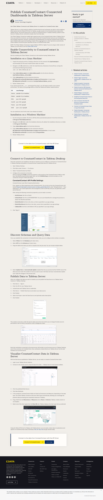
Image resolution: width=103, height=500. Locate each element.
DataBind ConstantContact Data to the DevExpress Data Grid (83, 97)
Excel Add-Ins (31, 477)
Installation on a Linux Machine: (84, 42)
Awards (64, 471)
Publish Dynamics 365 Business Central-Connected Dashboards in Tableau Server (83, 89)
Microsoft (88, 471)
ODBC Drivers (31, 464)
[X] (10, 477)
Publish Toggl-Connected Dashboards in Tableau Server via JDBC (82, 79)
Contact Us (65, 480)
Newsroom (65, 468)
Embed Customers (56, 472)
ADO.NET (30, 468)
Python (29, 471)
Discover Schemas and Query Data (83, 56)
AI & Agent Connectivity (55, 469)
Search (81, 3)
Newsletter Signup (79, 473)
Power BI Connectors (33, 480)
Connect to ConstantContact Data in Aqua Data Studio (83, 107)
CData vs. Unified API (56, 476)
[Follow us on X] (63, 21)
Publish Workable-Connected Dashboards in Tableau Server (81, 110)
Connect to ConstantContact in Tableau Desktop (82, 49)
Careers (65, 477)
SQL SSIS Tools (43, 468)
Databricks (89, 466)
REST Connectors (32, 475)
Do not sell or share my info (90, 495)
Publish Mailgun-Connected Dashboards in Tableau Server (81, 93)
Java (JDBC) (31, 466)
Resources (77, 471)
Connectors (54, 464)
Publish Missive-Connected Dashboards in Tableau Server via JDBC (82, 115)
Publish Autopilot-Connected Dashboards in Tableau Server (81, 84)
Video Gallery (78, 477)
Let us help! (49, 147)
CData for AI (63, 3)
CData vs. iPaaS (55, 474)
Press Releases (66, 466)
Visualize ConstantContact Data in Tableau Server (83, 62)
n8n (87, 473)
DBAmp (41, 471)
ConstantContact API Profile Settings (83, 53)
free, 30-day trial (38, 429)
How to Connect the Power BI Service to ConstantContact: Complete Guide (81, 102)
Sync (41, 464)
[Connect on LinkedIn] (66, 21)
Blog (76, 468)
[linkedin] (7, 477)
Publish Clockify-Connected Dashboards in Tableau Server (81, 74)
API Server (30, 473)
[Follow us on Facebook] (61, 21)
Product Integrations (56, 466)
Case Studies (78, 466)
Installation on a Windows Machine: (82, 45)
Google (88, 468)
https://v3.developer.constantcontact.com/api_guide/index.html (33, 187)
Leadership (65, 473)
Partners (65, 475)
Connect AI (42, 466)
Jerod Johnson (19, 20)
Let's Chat (89, 3)
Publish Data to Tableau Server (82, 59)
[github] (12, 477)
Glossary (77, 475)
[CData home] (11, 3)
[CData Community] (15, 477)
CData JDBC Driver (32, 46)
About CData (66, 464)
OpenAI (88, 475)
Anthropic (88, 464)
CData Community (79, 464)
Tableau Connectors (32, 482)
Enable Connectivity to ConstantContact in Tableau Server (81, 38)
